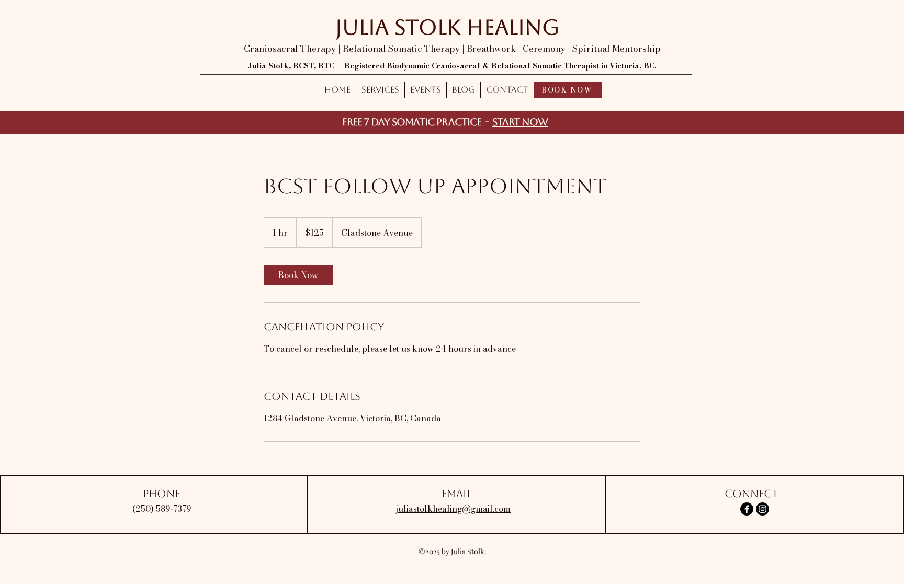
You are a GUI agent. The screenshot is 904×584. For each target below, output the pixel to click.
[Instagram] (762, 509)
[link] (298, 275)
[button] (380, 90)
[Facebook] (746, 509)
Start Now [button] (520, 122)
